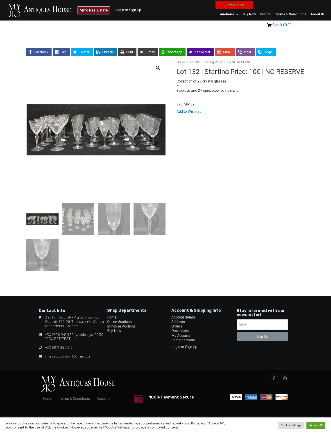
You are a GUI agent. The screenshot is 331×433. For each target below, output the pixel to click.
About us (317, 14)
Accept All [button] (316, 425)
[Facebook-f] (274, 378)
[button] (93, 10)
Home (181, 62)
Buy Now (249, 14)
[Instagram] (285, 378)
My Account (180, 335)
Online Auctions (119, 322)
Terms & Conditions (290, 14)
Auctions (227, 14)
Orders (176, 326)
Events (265, 14)
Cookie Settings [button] (291, 425)
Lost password (183, 340)
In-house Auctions (121, 326)
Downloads (180, 331)
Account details (183, 317)
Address (178, 322)
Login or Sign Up (128, 10)
